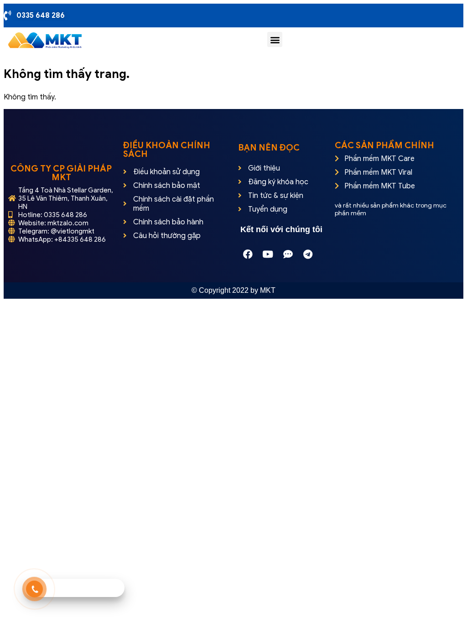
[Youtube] (267, 254)
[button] (274, 39)
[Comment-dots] (287, 254)
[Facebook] (247, 254)
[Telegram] (307, 254)
